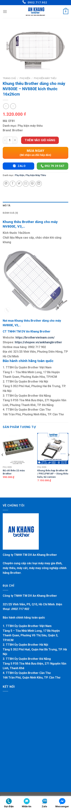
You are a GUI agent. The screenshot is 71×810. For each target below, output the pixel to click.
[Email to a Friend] (26, 184)
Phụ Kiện (25, 78)
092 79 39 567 (54, 166)
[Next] (68, 462)
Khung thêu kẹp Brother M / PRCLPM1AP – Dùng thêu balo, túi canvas (52, 473)
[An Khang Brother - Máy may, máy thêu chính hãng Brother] (35, 11)
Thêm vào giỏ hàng (40, 140)
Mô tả (6, 205)
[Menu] (5, 11)
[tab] (35, 205)
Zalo (21, 166)
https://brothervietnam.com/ (35, 337)
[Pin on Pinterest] (32, 184)
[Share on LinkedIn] (39, 184)
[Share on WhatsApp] (6, 184)
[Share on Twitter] (19, 184)
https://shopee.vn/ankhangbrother (38, 342)
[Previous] (2, 462)
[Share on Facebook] (13, 184)
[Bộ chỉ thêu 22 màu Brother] (18, 448)
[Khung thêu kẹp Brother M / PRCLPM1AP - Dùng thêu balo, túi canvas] (52, 448)
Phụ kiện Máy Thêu (45, 78)
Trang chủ (9, 78)
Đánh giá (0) (10, 212)
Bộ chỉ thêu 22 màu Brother (14, 472)
